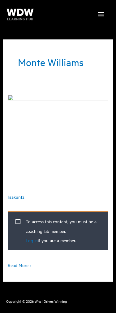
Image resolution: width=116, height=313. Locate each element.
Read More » (20, 266)
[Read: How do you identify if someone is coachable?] (58, 126)
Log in (32, 240)
